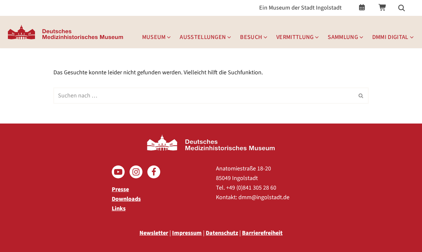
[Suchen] (401, 8)
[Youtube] (118, 171)
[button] (168, 37)
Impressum (187, 233)
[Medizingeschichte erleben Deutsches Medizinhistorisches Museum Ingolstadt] (67, 32)
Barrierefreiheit (262, 233)
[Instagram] (136, 171)
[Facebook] (153, 171)
